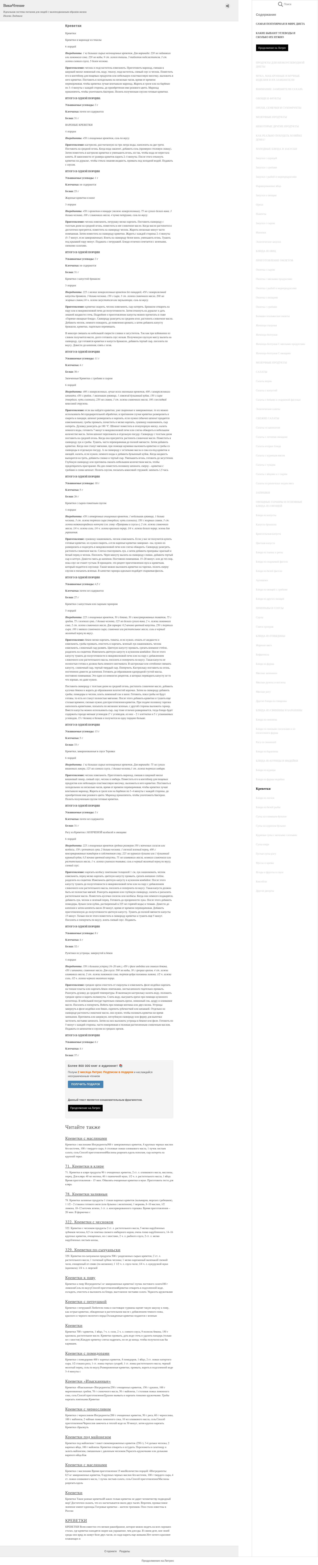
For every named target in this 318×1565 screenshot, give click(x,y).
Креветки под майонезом (88, 1436)
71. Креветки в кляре (84, 1166)
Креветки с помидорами (87, 1353)
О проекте (110, 1551)
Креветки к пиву (80, 1277)
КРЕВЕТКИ (76, 1520)
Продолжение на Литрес (272, 47)
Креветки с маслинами (86, 1138)
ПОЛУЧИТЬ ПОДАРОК (85, 1084)
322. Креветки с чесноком (89, 1221)
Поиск (284, 4)
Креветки (73, 1325)
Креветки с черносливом (88, 1409)
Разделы (124, 1551)
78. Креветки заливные (86, 1194)
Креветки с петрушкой (86, 1301)
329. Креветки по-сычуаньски (92, 1249)
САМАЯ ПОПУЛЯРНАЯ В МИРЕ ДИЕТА (280, 23)
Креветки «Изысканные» (88, 1381)
